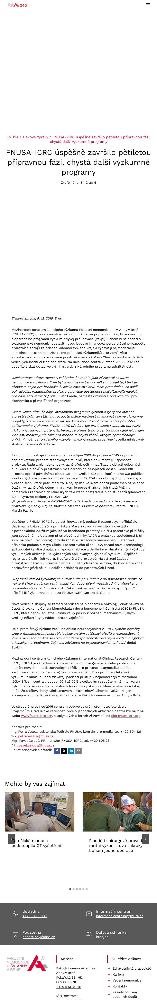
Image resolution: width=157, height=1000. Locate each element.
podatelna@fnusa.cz (38, 937)
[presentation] (39, 812)
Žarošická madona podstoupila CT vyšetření (36, 843)
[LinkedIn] (71, 751)
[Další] (145, 839)
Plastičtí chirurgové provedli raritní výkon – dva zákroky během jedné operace (117, 845)
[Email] (78, 751)
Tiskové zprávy (35, 137)
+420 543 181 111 (34, 916)
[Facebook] (57, 751)
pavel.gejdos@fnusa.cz (36, 745)
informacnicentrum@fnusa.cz (119, 916)
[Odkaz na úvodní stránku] (27, 964)
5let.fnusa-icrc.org (125, 716)
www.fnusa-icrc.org (36, 716)
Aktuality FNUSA (25, 858)
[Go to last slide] (11, 839)
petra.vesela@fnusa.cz (36, 736)
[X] (64, 751)
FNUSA (12, 137)
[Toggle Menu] (148, 5)
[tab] (70, 889)
